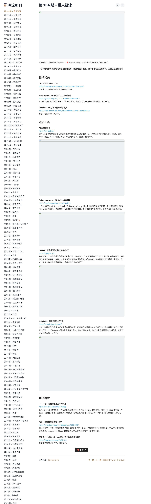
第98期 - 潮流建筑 (12, 153)
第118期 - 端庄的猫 (12, 74)
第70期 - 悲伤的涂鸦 (13, 263)
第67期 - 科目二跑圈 (13, 275)
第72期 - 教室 (10, 255)
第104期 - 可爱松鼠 (12, 129)
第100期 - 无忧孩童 (12, 145)
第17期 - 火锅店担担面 (14, 472)
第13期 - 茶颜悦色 (12, 487)
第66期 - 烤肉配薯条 (13, 279)
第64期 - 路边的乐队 (13, 287)
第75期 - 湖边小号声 (13, 243)
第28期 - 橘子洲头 (12, 429)
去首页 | (106, 460)
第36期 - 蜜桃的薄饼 (13, 397)
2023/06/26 (53, 460)
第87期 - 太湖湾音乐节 (14, 196)
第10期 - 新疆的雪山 (13, 499)
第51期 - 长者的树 (12, 338)
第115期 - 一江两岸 (12, 86)
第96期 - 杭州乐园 (12, 161)
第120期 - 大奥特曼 (12, 66)
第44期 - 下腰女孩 (12, 366)
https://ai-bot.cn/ (46, 131)
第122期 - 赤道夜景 (12, 59)
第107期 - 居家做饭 (12, 118)
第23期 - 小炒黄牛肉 (13, 448)
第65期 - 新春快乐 (12, 283)
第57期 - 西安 (10, 314)
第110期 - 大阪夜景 (12, 106)
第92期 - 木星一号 (12, 177)
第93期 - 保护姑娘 (12, 173)
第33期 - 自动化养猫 (13, 409)
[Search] (118, 5)
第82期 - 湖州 (10, 216)
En (122, 5)
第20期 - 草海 (10, 460)
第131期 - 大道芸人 (12, 23)
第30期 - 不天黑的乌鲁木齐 (16, 421)
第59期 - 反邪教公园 (13, 306)
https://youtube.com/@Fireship (52, 407)
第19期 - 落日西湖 (12, 464)
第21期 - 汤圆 (10, 456)
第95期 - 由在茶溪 (12, 165)
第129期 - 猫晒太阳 (12, 31)
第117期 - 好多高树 (12, 78)
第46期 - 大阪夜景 (12, 358)
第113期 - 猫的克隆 (12, 94)
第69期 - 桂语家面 (12, 267)
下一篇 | (92, 460)
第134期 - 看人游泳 (12, 11)
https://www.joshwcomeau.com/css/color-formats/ (61, 86)
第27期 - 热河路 (11, 432)
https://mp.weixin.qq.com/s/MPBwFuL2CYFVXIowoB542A (64, 111)
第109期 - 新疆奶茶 (12, 110)
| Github (120, 460)
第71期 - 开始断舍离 (13, 259)
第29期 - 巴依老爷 (12, 425)
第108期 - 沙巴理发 (12, 114)
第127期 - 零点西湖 (12, 39)
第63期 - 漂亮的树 (12, 291)
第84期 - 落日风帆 (12, 208)
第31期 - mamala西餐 (14, 417)
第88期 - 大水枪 (11, 192)
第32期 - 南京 (10, 413)
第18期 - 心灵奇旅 (12, 468)
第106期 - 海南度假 (12, 122)
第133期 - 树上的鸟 (12, 15)
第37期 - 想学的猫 (12, 393)
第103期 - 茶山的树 (12, 133)
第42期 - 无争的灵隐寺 (14, 373)
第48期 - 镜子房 (11, 350)
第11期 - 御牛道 (11, 495)
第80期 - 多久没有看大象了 (16, 224)
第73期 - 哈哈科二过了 (14, 251)
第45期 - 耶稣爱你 (12, 362)
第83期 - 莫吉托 (11, 212)
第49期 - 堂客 (10, 346)
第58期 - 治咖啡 (11, 310)
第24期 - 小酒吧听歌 (13, 444)
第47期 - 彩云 (10, 354)
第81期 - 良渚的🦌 (12, 220)
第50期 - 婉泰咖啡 (12, 342)
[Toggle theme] (145, 498)
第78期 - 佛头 (10, 232)
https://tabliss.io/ (46, 253)
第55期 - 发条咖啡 (12, 322)
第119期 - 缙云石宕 (12, 70)
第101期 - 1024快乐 (13, 141)
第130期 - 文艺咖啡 (12, 27)
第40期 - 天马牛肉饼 (13, 381)
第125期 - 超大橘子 (12, 47)
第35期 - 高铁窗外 (12, 401)
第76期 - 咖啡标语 (12, 240)
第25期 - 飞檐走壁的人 (14, 440)
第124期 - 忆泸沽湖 (12, 51)
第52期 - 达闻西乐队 (13, 334)
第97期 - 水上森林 (12, 157)
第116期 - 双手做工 (12, 82)
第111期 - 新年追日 (12, 102)
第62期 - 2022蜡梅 (12, 295)
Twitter (113, 460)
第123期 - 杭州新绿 (12, 55)
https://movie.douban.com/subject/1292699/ (59, 425)
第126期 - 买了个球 (12, 43)
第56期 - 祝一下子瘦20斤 (15, 318)
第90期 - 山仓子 (11, 184)
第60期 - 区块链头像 (13, 303)
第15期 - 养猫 (10, 480)
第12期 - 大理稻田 (12, 491)
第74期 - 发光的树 (12, 247)
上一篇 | (99, 460)
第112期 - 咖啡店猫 (12, 98)
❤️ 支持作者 (81, 450)
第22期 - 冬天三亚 (12, 452)
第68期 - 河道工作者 (13, 271)
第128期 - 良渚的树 (12, 35)
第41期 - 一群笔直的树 (14, 377)
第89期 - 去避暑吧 (12, 188)
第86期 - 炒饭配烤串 (13, 200)
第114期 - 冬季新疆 (12, 90)
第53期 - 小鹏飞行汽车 (14, 330)
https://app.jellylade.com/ (50, 324)
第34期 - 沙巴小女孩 (13, 405)
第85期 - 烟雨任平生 (13, 204)
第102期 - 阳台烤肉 (12, 137)
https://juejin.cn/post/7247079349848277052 (59, 98)
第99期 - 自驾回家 (12, 149)
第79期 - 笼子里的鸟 (13, 228)
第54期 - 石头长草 (12, 326)
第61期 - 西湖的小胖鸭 (14, 299)
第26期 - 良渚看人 (12, 436)
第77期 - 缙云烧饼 (12, 236)
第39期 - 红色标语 (12, 385)
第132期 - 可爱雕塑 (12, 19)
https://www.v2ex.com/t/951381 (53, 440)
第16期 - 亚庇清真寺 (13, 476)
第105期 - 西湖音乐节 (13, 125)
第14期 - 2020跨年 (12, 484)
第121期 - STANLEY (13, 62)
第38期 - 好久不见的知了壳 (16, 389)
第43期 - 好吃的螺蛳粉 (14, 369)
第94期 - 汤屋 (10, 169)
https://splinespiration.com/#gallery (55, 203)
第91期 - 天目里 (11, 180)
